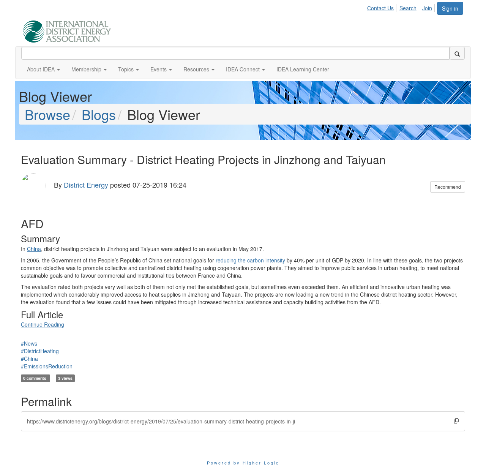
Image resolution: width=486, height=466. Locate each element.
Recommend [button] (447, 186)
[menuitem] (382, 7)
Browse (47, 114)
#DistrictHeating (40, 351)
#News (29, 343)
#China (29, 358)
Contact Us (380, 8)
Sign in (450, 8)
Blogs (99, 114)
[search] (457, 53)
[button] (43, 69)
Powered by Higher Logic (243, 463)
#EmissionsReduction (47, 366)
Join (427, 8)
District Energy (86, 185)
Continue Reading (42, 324)
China (34, 249)
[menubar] (401, 7)
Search (408, 8)
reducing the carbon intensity (250, 260)
